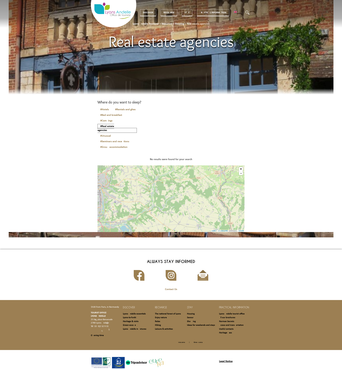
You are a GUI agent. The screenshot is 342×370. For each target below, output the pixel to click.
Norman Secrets (226, 321)
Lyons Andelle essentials (134, 314)
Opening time (97, 335)
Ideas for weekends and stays (201, 325)
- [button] (241, 173)
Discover (148, 12)
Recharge (169, 12)
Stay (187, 12)
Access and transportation (231, 325)
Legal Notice (226, 361)
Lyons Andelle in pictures (134, 329)
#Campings (106, 120)
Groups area (198, 342)
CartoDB (241, 231)
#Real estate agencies (106, 128)
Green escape (129, 325)
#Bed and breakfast (111, 115)
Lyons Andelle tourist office (232, 314)
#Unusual (105, 136)
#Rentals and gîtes (125, 109)
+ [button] (241, 169)
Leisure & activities (164, 329)
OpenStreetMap (224, 231)
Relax (157, 321)
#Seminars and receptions (114, 141)
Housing (191, 314)
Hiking (158, 325)
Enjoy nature (161, 317)
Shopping (191, 321)
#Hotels (104, 109)
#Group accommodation (113, 147)
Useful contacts (226, 329)
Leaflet (214, 231)
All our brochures (227, 317)
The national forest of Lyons (168, 314)
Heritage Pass (225, 333)
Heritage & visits (131, 321)
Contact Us (171, 289)
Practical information (213, 12)
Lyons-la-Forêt (129, 317)
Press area (181, 342)
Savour (190, 317)
